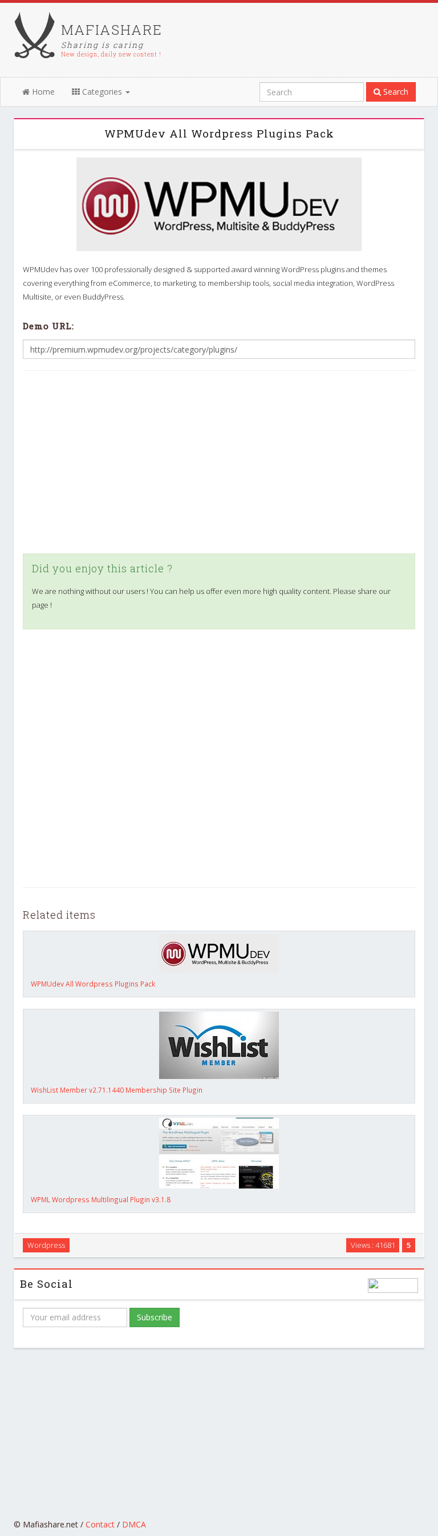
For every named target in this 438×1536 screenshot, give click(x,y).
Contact (100, 1524)
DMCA (134, 1524)
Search (394, 91)
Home (42, 91)
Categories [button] (102, 91)
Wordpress (46, 1245)
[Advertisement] (219, 462)
